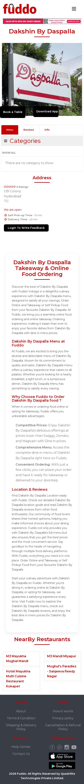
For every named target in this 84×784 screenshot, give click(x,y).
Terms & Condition (21, 718)
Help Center (21, 747)
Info (47, 129)
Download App (47, 111)
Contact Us (21, 754)
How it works (63, 711)
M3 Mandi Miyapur (61, 656)
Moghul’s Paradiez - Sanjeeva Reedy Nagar (61, 671)
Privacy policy (63, 718)
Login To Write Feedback (26, 228)
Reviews (28, 129)
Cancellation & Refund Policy (63, 727)
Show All (9, 152)
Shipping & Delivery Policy (21, 727)
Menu (9, 129)
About (21, 711)
